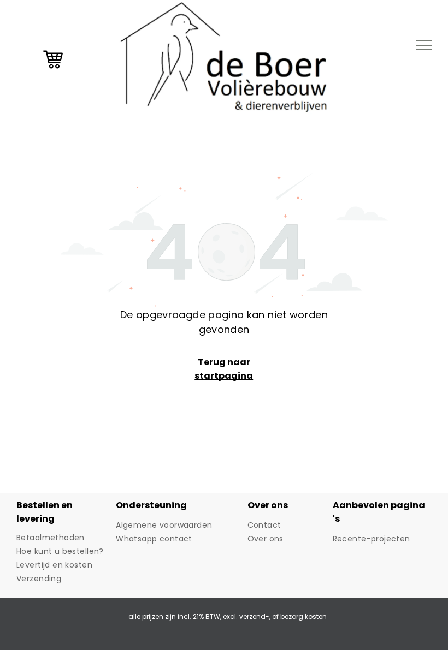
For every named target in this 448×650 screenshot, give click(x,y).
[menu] (424, 45)
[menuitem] (62, 538)
